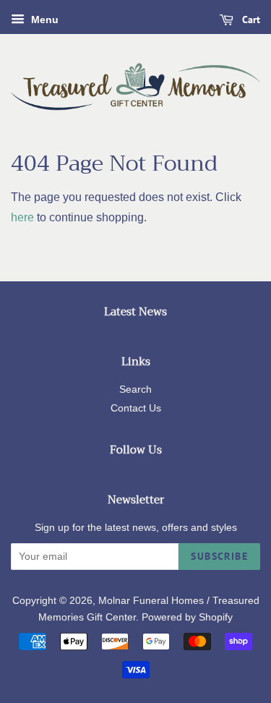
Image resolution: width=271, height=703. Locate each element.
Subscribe (219, 556)
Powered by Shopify (187, 617)
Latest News (135, 311)
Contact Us (136, 408)
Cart (249, 19)
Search (135, 389)
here (22, 217)
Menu (43, 19)
